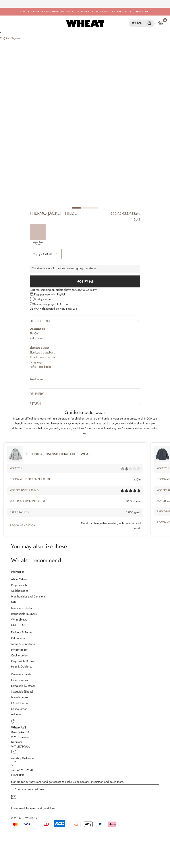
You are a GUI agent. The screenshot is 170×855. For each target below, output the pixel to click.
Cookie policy (19, 655)
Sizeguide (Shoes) (22, 691)
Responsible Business (24, 614)
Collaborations (19, 591)
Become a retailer (21, 608)
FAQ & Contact (20, 703)
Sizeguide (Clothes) (23, 686)
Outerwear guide (21, 674)
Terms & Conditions (23, 644)
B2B (13, 602)
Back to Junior (13, 38)
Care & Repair (19, 680)
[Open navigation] (9, 23)
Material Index (19, 697)
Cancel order (19, 709)
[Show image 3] (93, 208)
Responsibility (19, 585)
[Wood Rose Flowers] (38, 232)
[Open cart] (160, 23)
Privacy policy (19, 650)
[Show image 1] (76, 208)
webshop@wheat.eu (23, 758)
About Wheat (19, 579)
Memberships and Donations (28, 596)
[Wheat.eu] (85, 23)
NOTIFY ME (85, 281)
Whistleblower (19, 619)
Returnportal (18, 638)
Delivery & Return (22, 632)
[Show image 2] (85, 208)
